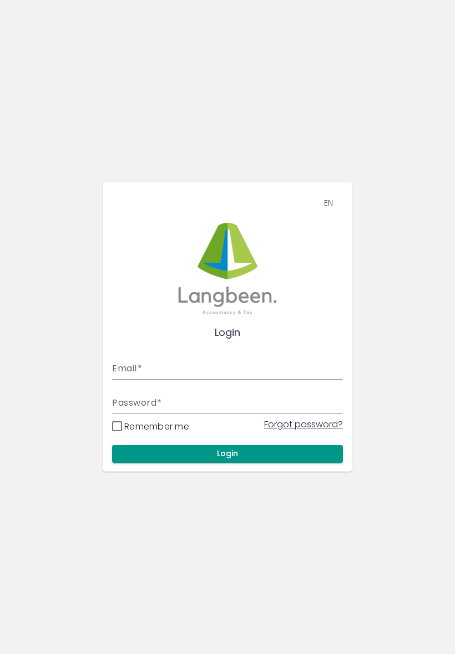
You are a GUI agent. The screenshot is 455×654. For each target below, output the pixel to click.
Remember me (156, 426)
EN (328, 202)
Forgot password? (303, 424)
